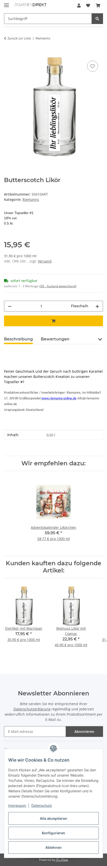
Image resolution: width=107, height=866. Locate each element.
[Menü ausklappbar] (6, 3)
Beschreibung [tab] (18, 339)
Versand (45, 261)
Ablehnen (53, 847)
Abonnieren (84, 731)
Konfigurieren (53, 833)
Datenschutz (41, 805)
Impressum (17, 805)
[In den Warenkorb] (8, 54)
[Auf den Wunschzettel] (92, 66)
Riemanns (30, 199)
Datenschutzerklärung (32, 709)
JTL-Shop (62, 860)
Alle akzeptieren (53, 818)
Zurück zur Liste (19, 38)
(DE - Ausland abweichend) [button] (57, 286)
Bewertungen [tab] (55, 339)
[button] (78, 5)
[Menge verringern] (9, 306)
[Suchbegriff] (97, 18)
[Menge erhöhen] (97, 306)
